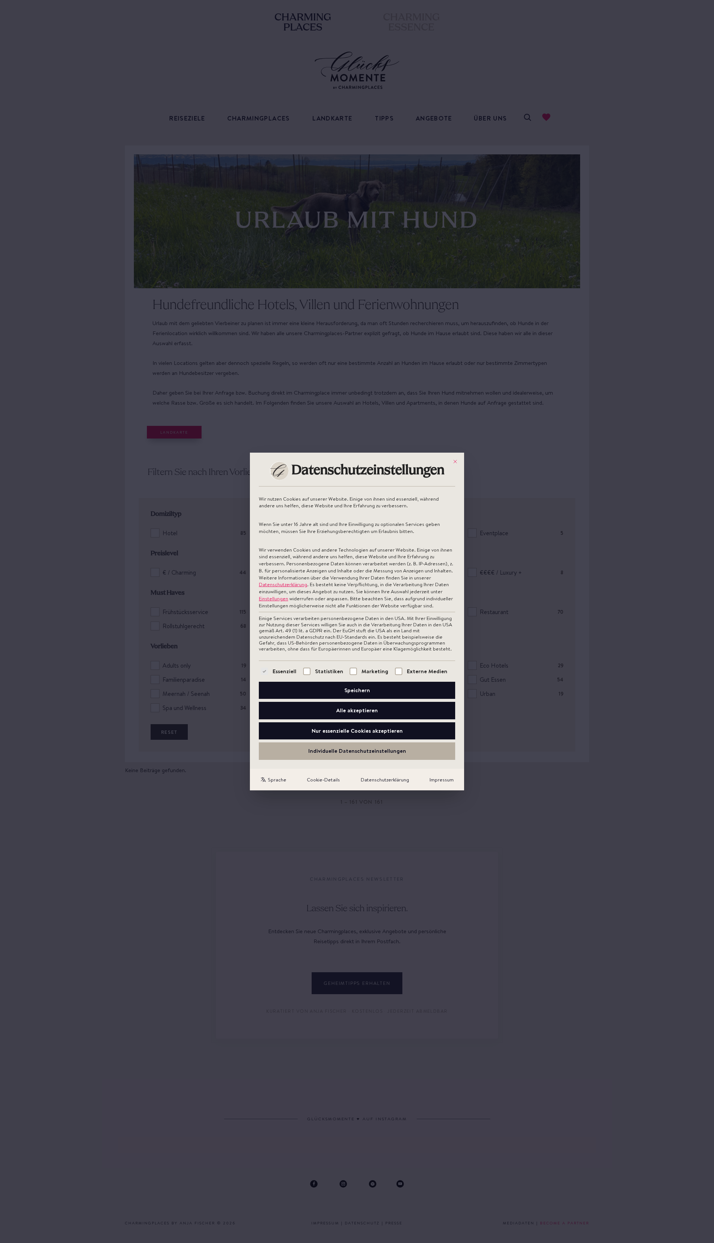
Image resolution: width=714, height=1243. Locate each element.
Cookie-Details (323, 779)
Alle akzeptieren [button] (357, 710)
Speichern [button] (357, 690)
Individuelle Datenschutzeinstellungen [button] (357, 751)
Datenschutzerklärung (283, 584)
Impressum (442, 779)
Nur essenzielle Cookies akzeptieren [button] (357, 731)
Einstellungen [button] (273, 598)
